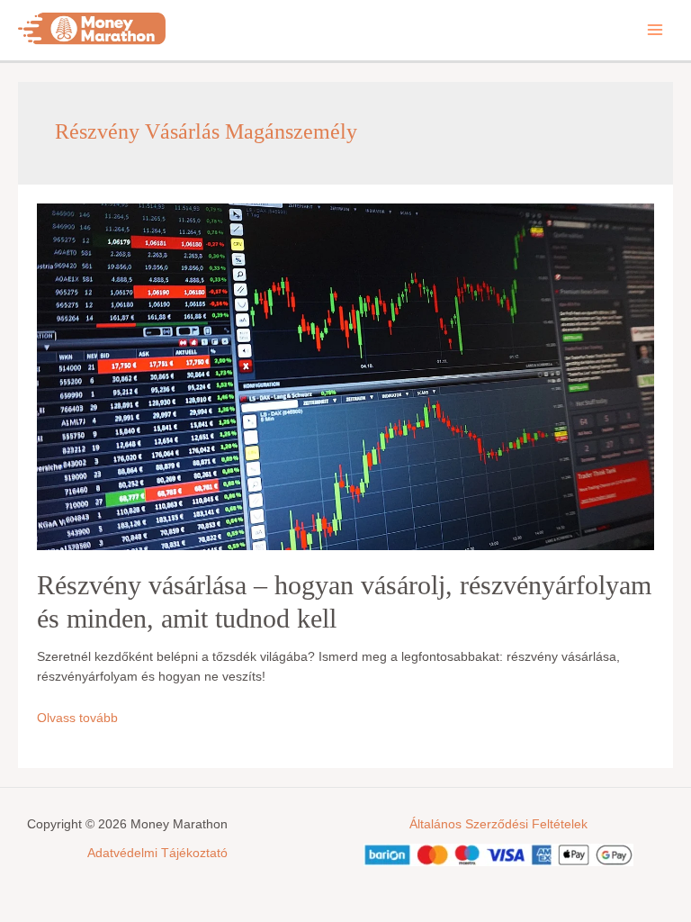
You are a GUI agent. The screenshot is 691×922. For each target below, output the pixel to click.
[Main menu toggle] (655, 29)
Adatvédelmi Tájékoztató (157, 853)
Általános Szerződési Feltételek (498, 824)
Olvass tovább (77, 718)
